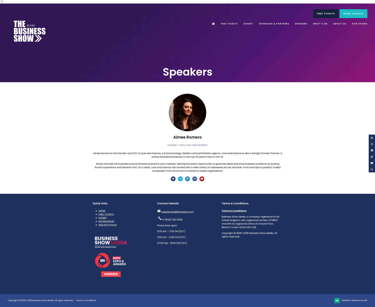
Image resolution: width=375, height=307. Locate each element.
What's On (320, 23)
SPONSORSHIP (106, 221)
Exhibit (248, 23)
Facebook (285, 13)
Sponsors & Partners (274, 23)
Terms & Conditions (234, 211)
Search (306, 13)
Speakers (301, 23)
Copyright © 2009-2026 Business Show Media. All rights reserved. (40, 300)
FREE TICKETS (326, 13)
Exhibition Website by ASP (354, 300)
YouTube (299, 13)
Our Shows (359, 23)
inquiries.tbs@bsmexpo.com (177, 212)
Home (213, 24)
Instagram (279, 13)
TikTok (292, 13)
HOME (101, 211)
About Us (339, 23)
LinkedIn (272, 13)
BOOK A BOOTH (353, 13)
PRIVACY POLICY (107, 225)
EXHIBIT (102, 218)
